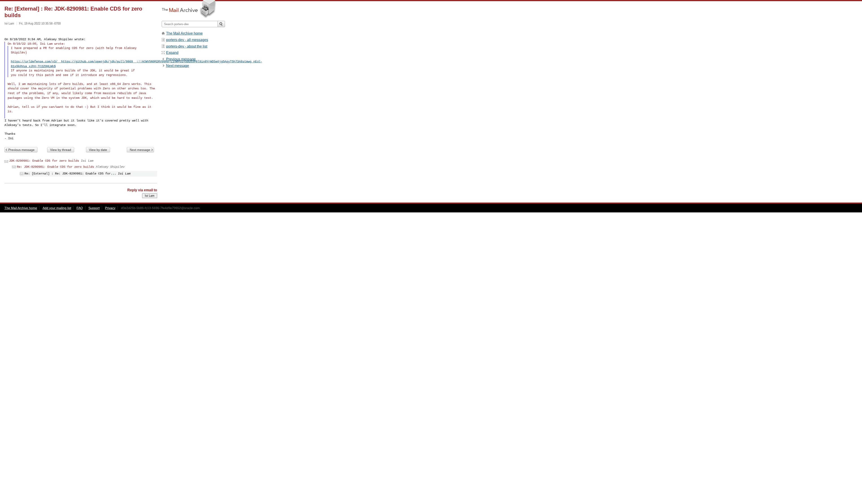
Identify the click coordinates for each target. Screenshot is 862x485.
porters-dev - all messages (187, 40)
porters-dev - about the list (186, 46)
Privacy (110, 208)
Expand (172, 53)
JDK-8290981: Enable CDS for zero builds (44, 161)
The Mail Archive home (184, 33)
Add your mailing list (57, 208)
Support (94, 208)
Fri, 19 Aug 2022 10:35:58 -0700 (40, 23)
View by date (98, 150)
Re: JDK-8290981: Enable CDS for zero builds (55, 167)
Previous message (21, 150)
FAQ (80, 208)
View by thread (60, 150)
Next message (140, 150)
